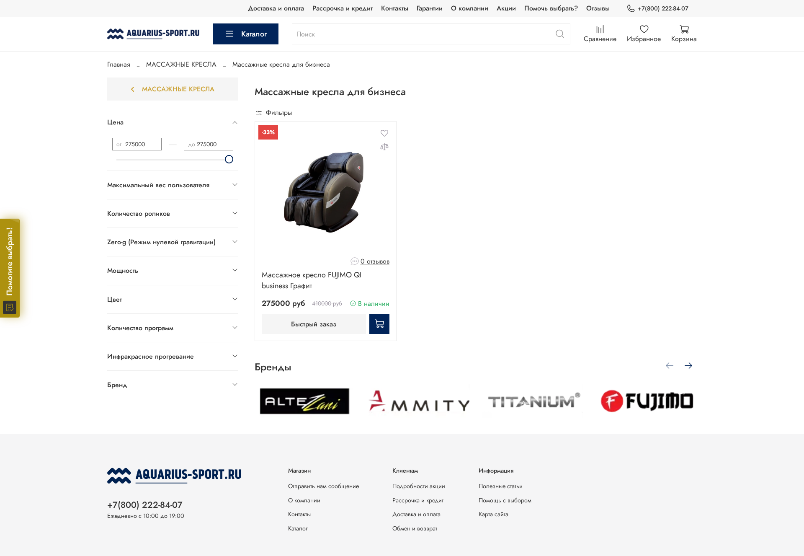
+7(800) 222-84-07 (663, 8)
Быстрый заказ (313, 324)
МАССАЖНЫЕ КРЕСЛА (181, 64)
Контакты (394, 8)
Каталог (254, 33)
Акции (506, 8)
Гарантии (430, 8)
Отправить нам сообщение (323, 486)
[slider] (229, 159)
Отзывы (598, 8)
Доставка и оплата (276, 8)
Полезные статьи (501, 486)
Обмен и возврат (414, 528)
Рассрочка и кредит (342, 8)
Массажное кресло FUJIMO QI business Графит (311, 280)
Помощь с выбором (505, 500)
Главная (118, 64)
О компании (469, 8)
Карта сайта (493, 514)
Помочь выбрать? (551, 8)
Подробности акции (418, 486)
